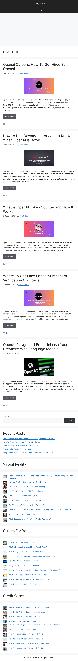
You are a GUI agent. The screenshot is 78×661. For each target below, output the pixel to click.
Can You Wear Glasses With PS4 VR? (24, 496)
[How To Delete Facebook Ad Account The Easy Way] (5, 580)
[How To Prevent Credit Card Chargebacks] (5, 640)
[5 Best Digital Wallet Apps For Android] (5, 622)
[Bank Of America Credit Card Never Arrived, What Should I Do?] (5, 608)
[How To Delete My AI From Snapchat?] (5, 543)
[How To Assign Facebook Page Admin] (5, 585)
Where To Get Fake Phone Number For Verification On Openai (35, 278)
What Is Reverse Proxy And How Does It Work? (28, 547)
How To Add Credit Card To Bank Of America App (29, 643)
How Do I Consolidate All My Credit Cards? (26, 648)
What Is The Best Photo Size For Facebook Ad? (28, 575)
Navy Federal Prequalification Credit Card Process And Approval (29, 453)
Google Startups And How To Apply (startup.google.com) (32, 556)
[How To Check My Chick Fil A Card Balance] (5, 617)
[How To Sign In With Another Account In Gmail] (5, 552)
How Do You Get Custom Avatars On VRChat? (27, 482)
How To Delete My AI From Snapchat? (24, 542)
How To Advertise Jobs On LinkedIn (23, 561)
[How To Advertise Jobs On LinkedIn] (5, 562)
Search (6, 416)
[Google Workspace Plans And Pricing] (5, 566)
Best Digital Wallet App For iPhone (22, 630)
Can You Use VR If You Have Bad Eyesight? (26, 505)
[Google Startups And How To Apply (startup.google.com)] (5, 557)
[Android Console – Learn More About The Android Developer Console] (5, 571)
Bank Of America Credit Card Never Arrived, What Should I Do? (29, 439)
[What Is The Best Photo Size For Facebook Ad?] (5, 576)
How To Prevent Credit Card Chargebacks (26, 639)
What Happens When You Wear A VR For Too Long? (30, 519)
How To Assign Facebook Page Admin (24, 584)
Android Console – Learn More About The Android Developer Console (37, 570)
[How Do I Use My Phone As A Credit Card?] (5, 635)
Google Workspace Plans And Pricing (24, 566)
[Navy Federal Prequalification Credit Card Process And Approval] (5, 626)
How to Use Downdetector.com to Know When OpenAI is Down (36, 138)
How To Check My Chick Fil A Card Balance (20, 446)
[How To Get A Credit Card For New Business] (5, 613)
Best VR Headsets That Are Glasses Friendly (27, 486)
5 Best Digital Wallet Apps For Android (18, 449)
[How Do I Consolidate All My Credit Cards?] (5, 649)
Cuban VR (39, 3)
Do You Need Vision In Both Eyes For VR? (25, 500)
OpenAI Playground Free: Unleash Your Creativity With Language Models (35, 346)
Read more (9, 116)
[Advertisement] (39, 28)
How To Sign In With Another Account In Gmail (27, 552)
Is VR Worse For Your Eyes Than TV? (23, 514)
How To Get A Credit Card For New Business (21, 442)
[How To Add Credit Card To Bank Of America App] (5, 644)
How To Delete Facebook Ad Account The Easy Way (30, 579)
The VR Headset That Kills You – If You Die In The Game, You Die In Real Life (40, 510)
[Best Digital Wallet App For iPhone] (5, 630)
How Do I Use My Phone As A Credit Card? (26, 634)
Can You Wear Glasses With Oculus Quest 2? (27, 491)
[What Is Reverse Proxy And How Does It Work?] (5, 548)
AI (6, 124)
